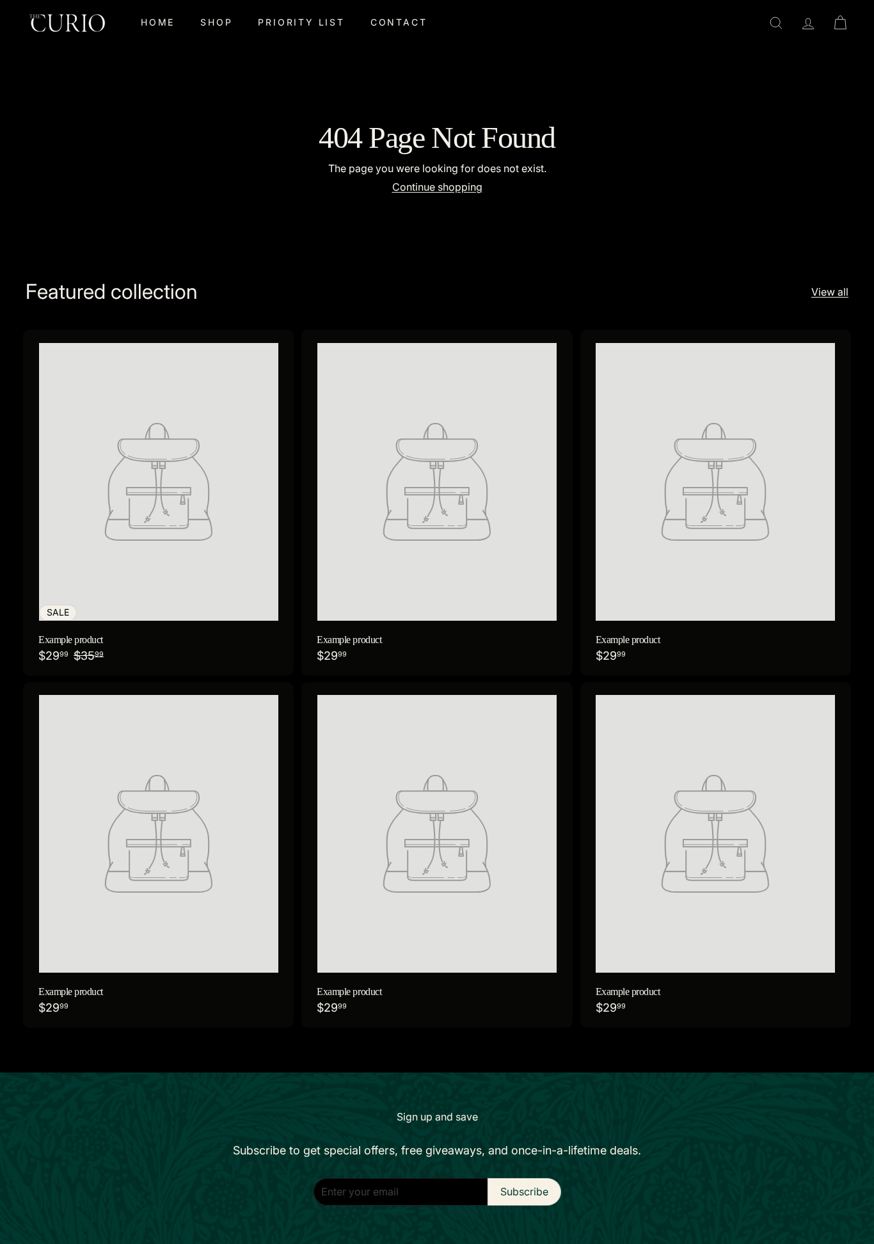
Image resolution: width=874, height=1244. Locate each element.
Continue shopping (437, 186)
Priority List (301, 22)
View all (829, 292)
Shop (216, 22)
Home (158, 22)
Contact (398, 22)
